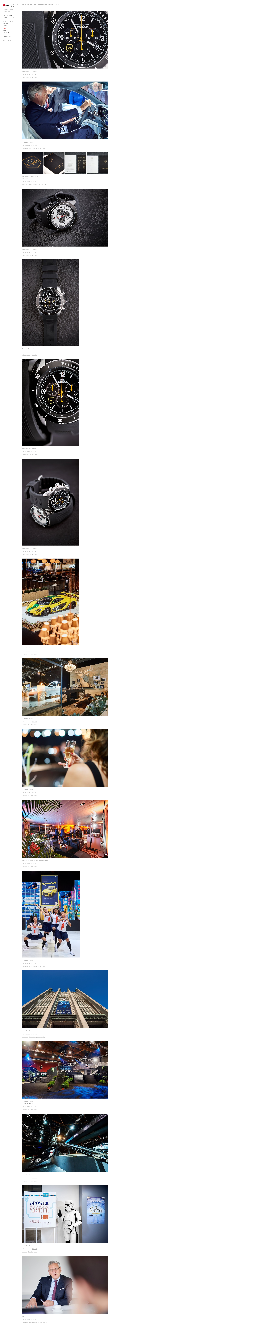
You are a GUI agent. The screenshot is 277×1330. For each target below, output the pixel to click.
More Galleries (8, 21)
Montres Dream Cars (29, 71)
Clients (5, 28)
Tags (4, 30)
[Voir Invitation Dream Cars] (65, 163)
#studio (34, 77)
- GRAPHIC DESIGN (8, 17)
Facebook (6, 26)
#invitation (36, 184)
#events (32, 148)
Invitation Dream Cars (30, 176)
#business (25, 148)
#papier (43, 184)
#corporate (33, 1322)
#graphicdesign (27, 184)
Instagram (6, 24)
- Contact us (7, 36)
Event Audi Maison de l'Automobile (35, 860)
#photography (26, 77)
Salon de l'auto (27, 142)
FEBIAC (34, 74)
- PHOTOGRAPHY (7, 15)
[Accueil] (11, 5)
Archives (6, 32)
